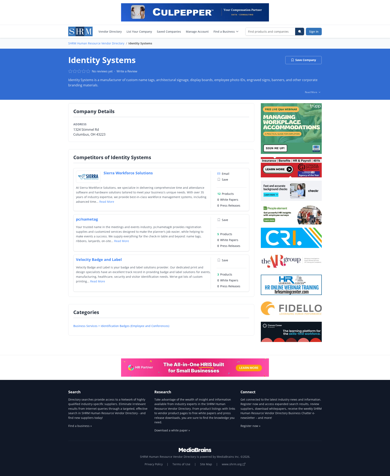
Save (225, 179)
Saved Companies (169, 31)
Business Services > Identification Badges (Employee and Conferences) (121, 326)
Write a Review (127, 71)
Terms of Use (181, 464)
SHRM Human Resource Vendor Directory (96, 43)
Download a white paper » (172, 430)
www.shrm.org (232, 464)
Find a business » (80, 426)
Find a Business (224, 31)
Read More (106, 202)
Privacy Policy (154, 464)
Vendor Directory (110, 31)
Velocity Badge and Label (99, 259)
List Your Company (139, 31)
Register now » (250, 426)
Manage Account (197, 31)
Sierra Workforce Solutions (128, 172)
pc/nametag (87, 219)
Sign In (313, 31)
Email (225, 174)
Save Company (305, 60)
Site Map (206, 464)
